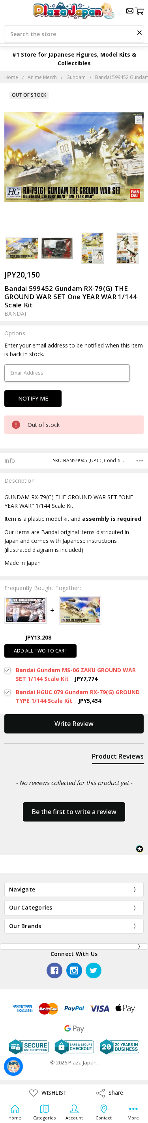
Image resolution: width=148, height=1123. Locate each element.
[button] (139, 32)
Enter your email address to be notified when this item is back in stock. (73, 350)
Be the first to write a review (74, 811)
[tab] (118, 758)
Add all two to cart (40, 650)
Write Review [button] (74, 723)
